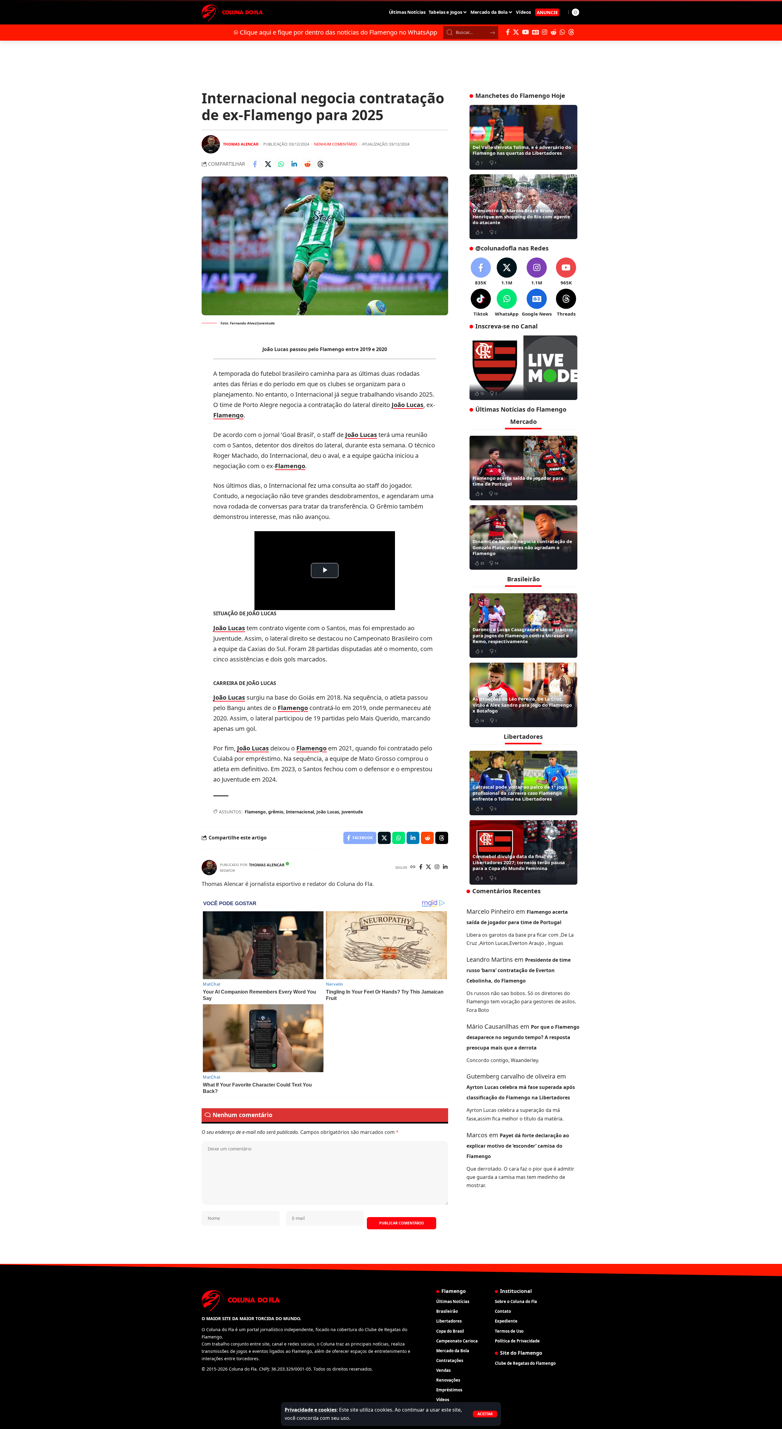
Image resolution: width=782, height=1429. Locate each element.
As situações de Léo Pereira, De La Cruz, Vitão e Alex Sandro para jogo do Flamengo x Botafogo (522, 705)
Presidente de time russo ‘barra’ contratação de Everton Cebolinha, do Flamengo (518, 970)
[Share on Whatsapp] (281, 164)
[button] (485, 1414)
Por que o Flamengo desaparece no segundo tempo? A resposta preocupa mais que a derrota (522, 1037)
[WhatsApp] (562, 32)
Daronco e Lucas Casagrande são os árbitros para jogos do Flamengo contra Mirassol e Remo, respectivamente (523, 635)
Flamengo (228, 415)
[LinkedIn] (445, 867)
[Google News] (535, 32)
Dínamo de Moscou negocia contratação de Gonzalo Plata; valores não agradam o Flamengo (522, 547)
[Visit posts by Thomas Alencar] (211, 144)
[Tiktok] (481, 303)
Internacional (300, 812)
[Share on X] (268, 164)
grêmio (275, 812)
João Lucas (407, 405)
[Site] (413, 867)
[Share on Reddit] (307, 164)
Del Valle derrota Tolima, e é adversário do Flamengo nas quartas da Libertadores (522, 150)
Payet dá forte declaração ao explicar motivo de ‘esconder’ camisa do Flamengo (517, 1145)
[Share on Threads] (320, 164)
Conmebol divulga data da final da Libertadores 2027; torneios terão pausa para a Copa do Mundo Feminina (519, 862)
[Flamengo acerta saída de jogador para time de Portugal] (523, 467)
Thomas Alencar (240, 144)
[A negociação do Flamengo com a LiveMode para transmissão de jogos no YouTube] (523, 367)
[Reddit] (553, 32)
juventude (352, 812)
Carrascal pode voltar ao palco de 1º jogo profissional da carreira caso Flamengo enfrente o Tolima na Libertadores (520, 793)
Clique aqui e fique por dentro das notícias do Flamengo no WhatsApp (338, 32)
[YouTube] (526, 32)
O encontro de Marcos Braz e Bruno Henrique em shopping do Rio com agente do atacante (521, 216)
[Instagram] (544, 32)
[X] (516, 32)
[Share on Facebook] (255, 164)
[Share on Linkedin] (294, 164)
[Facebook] (507, 32)
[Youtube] (566, 271)
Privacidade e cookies (311, 1409)
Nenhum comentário (335, 144)
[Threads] (571, 32)
